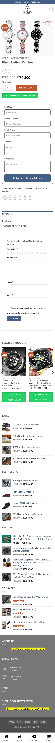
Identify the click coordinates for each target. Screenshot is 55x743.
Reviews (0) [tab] (7, 214)
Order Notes (9, 159)
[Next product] (4, 71)
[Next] (52, 378)
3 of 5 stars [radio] (19, 253)
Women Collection (33, 188)
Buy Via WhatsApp (14, 397)
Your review (12, 257)
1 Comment (18, 670)
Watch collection (21, 58)
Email (10, 295)
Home (5, 58)
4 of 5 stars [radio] (29, 253)
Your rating (12, 249)
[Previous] (2, 378)
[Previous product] (10, 71)
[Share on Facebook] (9, 197)
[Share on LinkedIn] (30, 197)
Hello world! (15, 667)
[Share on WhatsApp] (4, 197)
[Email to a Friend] (20, 197)
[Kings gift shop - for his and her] (27, 9)
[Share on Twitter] (15, 197)
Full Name (14, 107)
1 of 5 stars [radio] (7, 253)
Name (10, 282)
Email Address (15, 130)
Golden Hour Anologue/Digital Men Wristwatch (12, 383)
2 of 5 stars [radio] (12, 253)
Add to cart (26, 87)
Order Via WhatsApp (22, 95)
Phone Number (16, 118)
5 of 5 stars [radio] (41, 253)
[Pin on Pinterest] (25, 197)
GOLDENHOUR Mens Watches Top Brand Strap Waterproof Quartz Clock (40, 383)
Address (13, 141)
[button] (4, 9)
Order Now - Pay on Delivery (27, 178)
